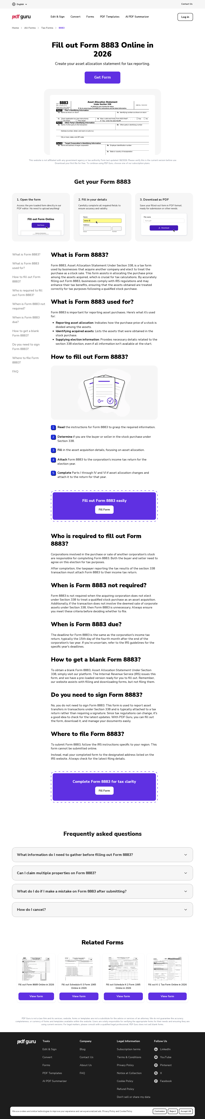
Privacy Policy (108, 1111)
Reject (173, 1111)
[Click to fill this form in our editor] (102, 122)
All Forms (30, 28)
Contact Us (186, 4)
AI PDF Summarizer (137, 16)
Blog (83, 1049)
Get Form (102, 77)
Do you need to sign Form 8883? (26, 346)
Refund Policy (125, 1089)
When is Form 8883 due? (26, 319)
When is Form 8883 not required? (28, 306)
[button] (19, 4)
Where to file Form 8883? (25, 360)
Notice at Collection (129, 1073)
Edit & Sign (58, 16)
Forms (90, 16)
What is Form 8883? (26, 254)
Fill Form (104, 509)
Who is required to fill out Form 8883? (27, 292)
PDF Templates (109, 16)
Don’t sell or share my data (133, 1097)
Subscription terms (128, 1049)
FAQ (15, 371)
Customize (160, 1111)
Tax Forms (47, 28)
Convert (75, 16)
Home (15, 28)
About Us (86, 1065)
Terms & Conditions (129, 1057)
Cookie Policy (126, 1111)
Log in (185, 17)
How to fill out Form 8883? (26, 279)
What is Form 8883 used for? (25, 265)
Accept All (186, 1111)
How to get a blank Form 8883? (25, 333)
